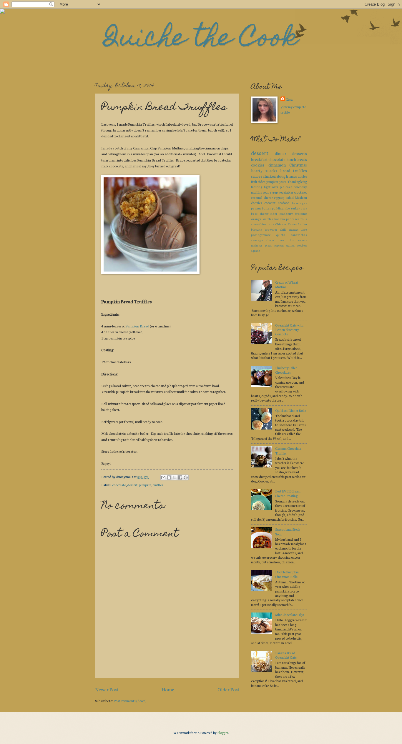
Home (168, 689)
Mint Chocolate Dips (289, 614)
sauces (256, 176)
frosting (256, 186)
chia (291, 240)
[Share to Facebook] (180, 477)
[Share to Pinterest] (186, 477)
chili (283, 229)
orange (256, 219)
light (267, 186)
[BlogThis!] (169, 477)
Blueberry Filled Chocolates (286, 370)
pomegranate (261, 234)
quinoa (290, 245)
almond (270, 240)
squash (255, 250)
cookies (258, 165)
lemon (293, 176)
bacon (282, 240)
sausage (257, 240)
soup (266, 192)
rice (287, 208)
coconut (269, 202)
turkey (295, 208)
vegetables (285, 192)
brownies (271, 229)
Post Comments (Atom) (130, 700)
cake (288, 186)
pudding (278, 208)
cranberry (286, 213)
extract (293, 229)
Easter (292, 224)
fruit (254, 181)
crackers (302, 240)
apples (302, 176)
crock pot (300, 192)
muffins (256, 192)
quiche (280, 234)
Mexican (301, 197)
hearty (257, 170)
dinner (280, 153)
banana (279, 219)
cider (273, 213)
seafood (284, 202)
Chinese (281, 224)
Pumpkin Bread (137, 325)
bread (285, 170)
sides (261, 181)
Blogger (222, 732)
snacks (271, 170)
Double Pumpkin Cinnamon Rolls (287, 574)
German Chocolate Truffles (288, 450)
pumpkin (145, 484)
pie (282, 186)
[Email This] (163, 477)
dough (282, 176)
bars (304, 208)
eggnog (279, 197)
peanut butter (261, 208)
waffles (268, 219)
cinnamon (277, 165)
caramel (256, 197)
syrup (274, 192)
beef (254, 213)
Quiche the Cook (201, 39)
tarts (271, 224)
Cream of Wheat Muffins (286, 284)
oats (275, 186)
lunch (291, 159)
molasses (257, 245)
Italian (302, 224)
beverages (299, 203)
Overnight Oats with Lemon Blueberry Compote (289, 330)
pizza (268, 245)
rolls (303, 219)
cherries (256, 202)
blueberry (300, 186)
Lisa (289, 99)
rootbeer (302, 245)
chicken (269, 176)
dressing (301, 213)
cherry (264, 213)
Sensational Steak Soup (287, 531)
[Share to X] (174, 477)
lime (304, 229)
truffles (158, 484)
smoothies (258, 224)
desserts (299, 153)
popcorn (279, 245)
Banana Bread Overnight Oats (286, 655)
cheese (268, 197)
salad (290, 197)
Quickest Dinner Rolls (290, 410)
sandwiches (299, 234)
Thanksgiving (297, 181)
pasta (283, 181)
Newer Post (106, 689)
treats (302, 159)
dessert (132, 484)
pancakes (292, 219)
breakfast (259, 159)
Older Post (228, 689)
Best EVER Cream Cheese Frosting (287, 493)
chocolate (119, 484)
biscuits (256, 229)
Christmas (298, 165)
